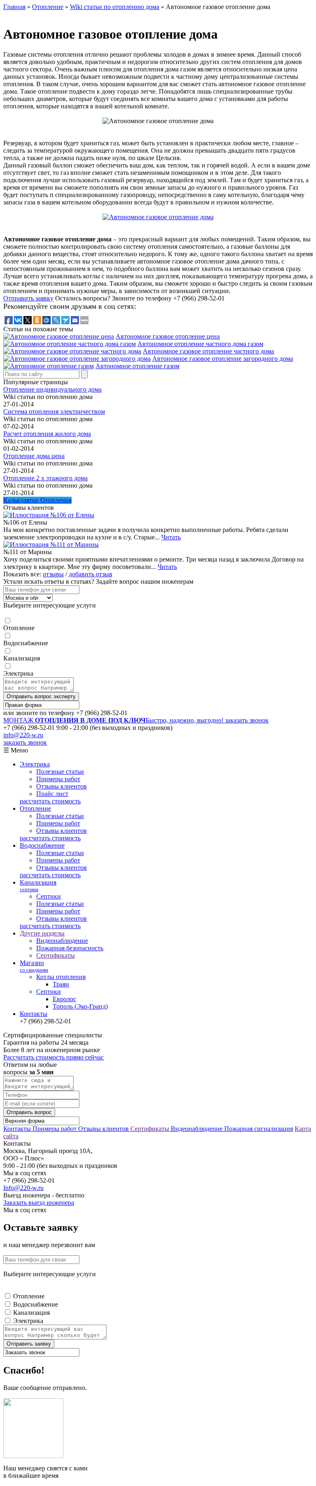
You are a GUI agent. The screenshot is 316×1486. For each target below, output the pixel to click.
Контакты (33, 1013)
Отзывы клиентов (61, 786)
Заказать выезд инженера (38, 1202)
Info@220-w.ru (23, 1187)
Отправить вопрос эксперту (41, 696)
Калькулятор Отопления (37, 500)
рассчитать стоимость (50, 801)
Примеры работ (58, 778)
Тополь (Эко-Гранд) (80, 1006)
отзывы (53, 574)
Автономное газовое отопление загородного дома (222, 358)
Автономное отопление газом (137, 365)
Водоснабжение (25, 643)
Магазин (34, 966)
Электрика (18, 673)
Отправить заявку (28, 298)
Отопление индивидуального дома (52, 389)
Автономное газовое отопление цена (168, 336)
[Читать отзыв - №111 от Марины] (51, 544)
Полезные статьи (60, 771)
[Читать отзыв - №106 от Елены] (48, 514)
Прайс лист (52, 793)
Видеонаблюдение (62, 940)
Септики (48, 896)
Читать (171, 537)
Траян (61, 984)
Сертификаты (55, 955)
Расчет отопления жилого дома (47, 433)
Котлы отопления (61, 976)
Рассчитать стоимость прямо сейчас (53, 1057)
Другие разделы (42, 933)
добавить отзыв (90, 574)
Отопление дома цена (34, 455)
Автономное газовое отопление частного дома (208, 351)
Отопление (19, 627)
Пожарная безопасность (69, 948)
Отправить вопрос (29, 1112)
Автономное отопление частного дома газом (200, 343)
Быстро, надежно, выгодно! (114, 720)
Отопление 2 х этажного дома (45, 478)
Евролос (64, 998)
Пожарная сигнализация (258, 1128)
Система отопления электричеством (54, 411)
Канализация (21, 658)
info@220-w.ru (23, 735)
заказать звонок (247, 720)
